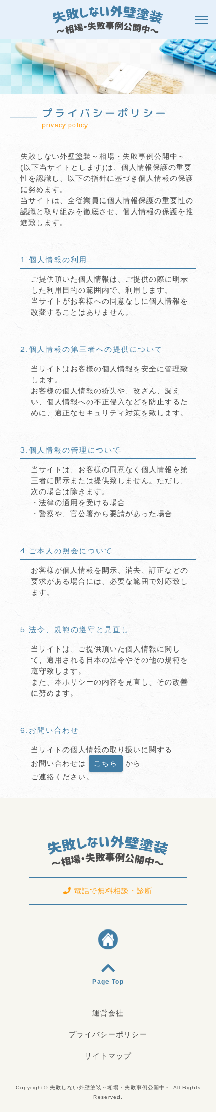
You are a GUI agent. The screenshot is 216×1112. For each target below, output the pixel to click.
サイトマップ (108, 1056)
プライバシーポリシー (108, 1034)
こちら (105, 763)
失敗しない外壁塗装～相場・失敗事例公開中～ (110, 1087)
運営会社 (108, 1013)
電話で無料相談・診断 (112, 890)
